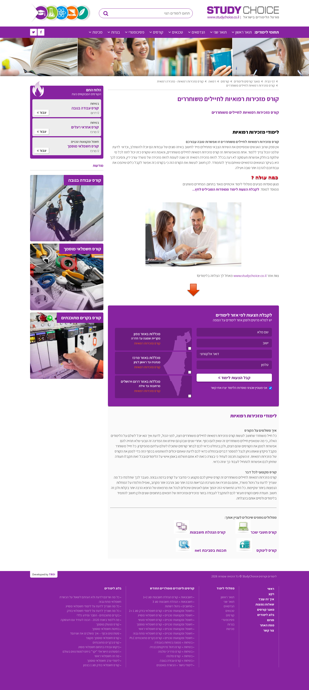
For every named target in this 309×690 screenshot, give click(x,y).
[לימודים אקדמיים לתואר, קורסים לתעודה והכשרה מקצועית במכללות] (243, 18)
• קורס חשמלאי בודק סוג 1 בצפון (102, 665)
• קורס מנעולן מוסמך (108, 624)
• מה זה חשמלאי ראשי (108, 656)
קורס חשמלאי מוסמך (149, 624)
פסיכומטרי (136, 32)
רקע (271, 594)
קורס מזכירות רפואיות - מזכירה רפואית (180, 81)
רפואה (212, 81)
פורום (270, 620)
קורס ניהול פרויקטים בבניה (165, 647)
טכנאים (177, 32)
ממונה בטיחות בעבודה (167, 642)
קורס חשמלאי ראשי (150, 629)
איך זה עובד (266, 599)
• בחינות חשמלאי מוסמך (106, 629)
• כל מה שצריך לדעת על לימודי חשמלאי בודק (94, 611)
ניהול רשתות (172, 606)
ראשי (270, 589)
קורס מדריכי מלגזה (169, 651)
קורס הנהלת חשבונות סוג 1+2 (160, 597)
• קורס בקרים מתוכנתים (107, 642)
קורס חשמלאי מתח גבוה (147, 633)
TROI (52, 574)
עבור (42, 112)
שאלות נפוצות (265, 604)
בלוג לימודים (265, 615)
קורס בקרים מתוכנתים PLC (146, 638)
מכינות (97, 32)
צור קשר (268, 630)
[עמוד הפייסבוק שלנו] (41, 32)
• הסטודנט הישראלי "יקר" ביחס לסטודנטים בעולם (92, 651)
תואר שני (220, 32)
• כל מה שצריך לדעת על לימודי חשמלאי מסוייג (93, 606)
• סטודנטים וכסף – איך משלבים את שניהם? (95, 633)
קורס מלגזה (173, 656)
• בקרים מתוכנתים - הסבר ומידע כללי (99, 615)
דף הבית (270, 81)
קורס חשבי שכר (264, 532)
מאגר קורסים (265, 610)
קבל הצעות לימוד (235, 377)
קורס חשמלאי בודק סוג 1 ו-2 (145, 611)
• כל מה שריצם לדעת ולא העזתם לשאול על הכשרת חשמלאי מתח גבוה (90, 599)
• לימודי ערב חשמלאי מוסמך (104, 661)
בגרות (115, 32)
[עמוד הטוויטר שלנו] (33, 32)
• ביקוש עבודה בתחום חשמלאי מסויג (99, 647)
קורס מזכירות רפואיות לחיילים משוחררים (250, 85)
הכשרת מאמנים (166, 665)
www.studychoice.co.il (250, 275)
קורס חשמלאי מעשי (150, 620)
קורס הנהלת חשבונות (207, 532)
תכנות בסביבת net (208, 550)
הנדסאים (198, 32)
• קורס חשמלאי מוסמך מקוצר (103, 638)
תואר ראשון (243, 32)
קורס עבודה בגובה (170, 661)
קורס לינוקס (264, 550)
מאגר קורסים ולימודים (247, 81)
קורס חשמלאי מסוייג (150, 615)
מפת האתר (267, 625)
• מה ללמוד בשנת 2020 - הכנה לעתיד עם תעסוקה (91, 620)
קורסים (158, 32)
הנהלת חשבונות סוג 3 (165, 602)
